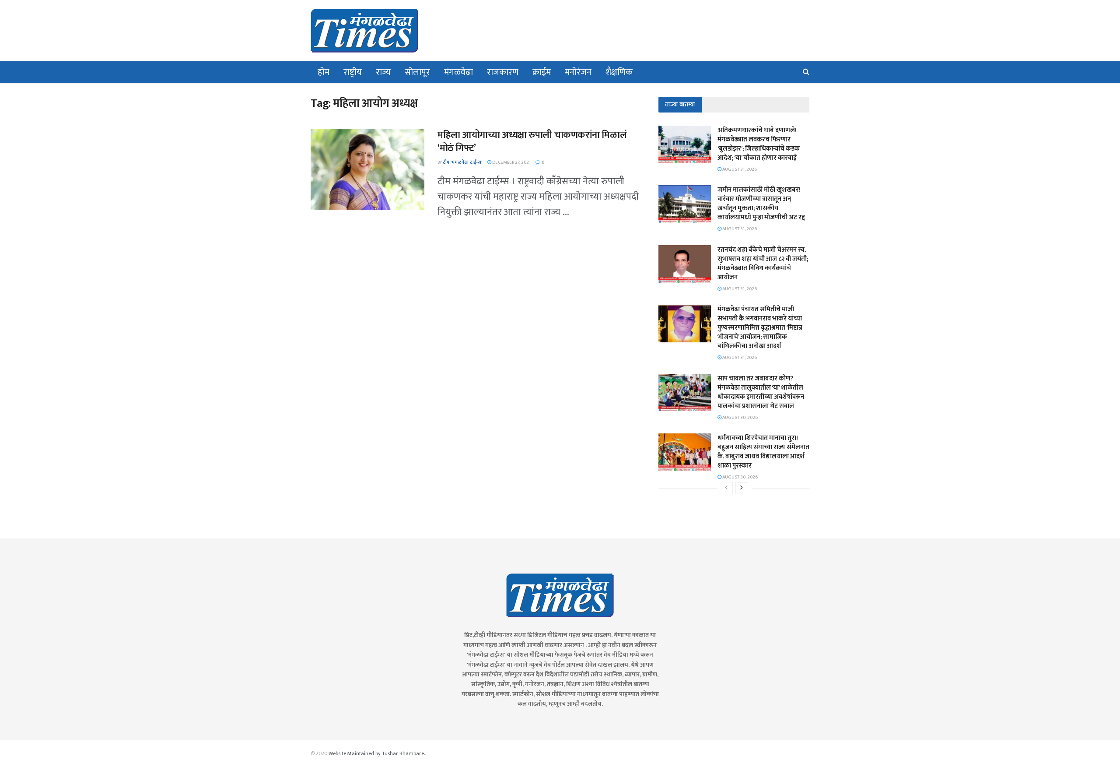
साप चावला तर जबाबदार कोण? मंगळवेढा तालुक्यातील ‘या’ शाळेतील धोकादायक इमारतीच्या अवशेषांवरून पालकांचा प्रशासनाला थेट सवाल (761, 392)
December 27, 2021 (511, 162)
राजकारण (502, 72)
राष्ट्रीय (352, 72)
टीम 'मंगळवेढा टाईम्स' (463, 162)
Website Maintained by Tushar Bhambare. (377, 753)
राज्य (383, 72)
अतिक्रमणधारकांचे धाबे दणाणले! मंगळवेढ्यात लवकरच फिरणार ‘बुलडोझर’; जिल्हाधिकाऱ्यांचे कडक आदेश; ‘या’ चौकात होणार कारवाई (759, 144)
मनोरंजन (578, 72)
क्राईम (541, 72)
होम (323, 72)
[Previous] (726, 488)
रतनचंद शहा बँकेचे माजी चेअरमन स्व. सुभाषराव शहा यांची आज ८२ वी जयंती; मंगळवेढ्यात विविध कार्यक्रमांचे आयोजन (763, 263)
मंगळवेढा (458, 72)
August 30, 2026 (739, 418)
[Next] (741, 488)
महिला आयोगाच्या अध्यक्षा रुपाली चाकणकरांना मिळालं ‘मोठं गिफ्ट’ (532, 142)
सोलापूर (417, 72)
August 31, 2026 (739, 169)
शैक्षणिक (619, 72)
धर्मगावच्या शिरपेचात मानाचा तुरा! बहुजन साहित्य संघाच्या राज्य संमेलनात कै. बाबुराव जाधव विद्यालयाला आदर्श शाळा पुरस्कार (763, 452)
